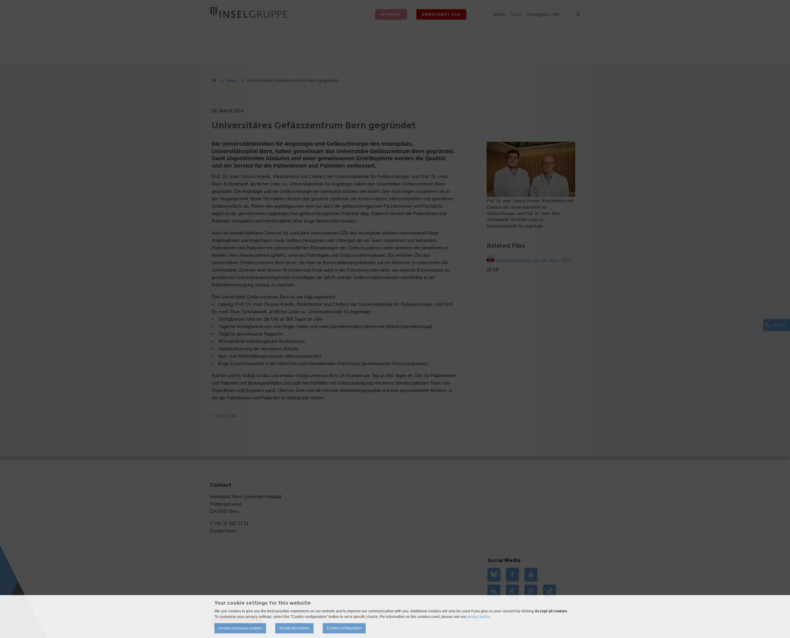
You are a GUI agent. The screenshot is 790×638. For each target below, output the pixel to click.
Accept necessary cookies (240, 628)
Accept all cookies (294, 628)
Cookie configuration (344, 628)
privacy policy (478, 617)
